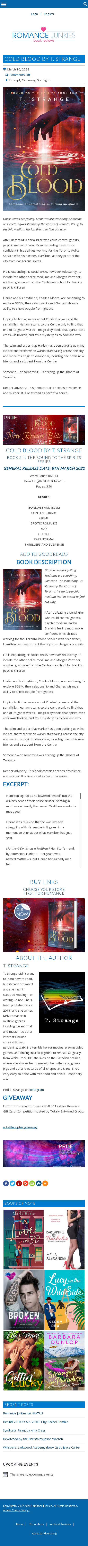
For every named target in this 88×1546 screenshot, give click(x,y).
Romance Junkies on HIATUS (23, 1413)
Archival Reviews (60, 1524)
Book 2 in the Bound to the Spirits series (44, 459)
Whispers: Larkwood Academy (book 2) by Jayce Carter (41, 1447)
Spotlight (43, 80)
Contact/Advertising (44, 1533)
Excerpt (14, 80)
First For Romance (44, 893)
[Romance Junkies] (44, 34)
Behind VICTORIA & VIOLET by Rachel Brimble (35, 1422)
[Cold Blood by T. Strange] (44, 149)
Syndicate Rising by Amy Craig (24, 1430)
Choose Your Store (44, 889)
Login (34, 14)
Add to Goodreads (44, 554)
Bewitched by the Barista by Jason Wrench (33, 1439)
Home (20, 1524)
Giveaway (29, 80)
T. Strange (16, 965)
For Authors (37, 1524)
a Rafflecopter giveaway (20, 1127)
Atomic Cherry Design (16, 1510)
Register (49, 14)
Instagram (36, 1090)
